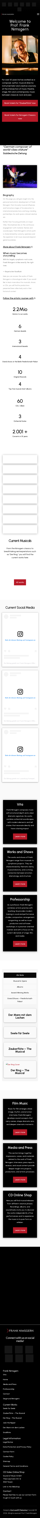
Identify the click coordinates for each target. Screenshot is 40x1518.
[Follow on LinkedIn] (19, 9)
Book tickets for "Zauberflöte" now (20, 103)
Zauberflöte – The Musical (14, 1413)
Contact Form (8, 1452)
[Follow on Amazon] (28, 4)
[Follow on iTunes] (34, 4)
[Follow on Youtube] (16, 4)
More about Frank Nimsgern (17, 246)
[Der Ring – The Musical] (20, 1064)
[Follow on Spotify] (22, 4)
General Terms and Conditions (15, 1466)
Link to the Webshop (11, 1487)
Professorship (8, 1389)
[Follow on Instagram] (10, 4)
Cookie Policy (8, 1456)
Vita (4, 1375)
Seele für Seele (9, 1408)
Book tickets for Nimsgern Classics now (20, 117)
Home (5, 1379)
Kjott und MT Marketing (19, 1510)
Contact (6, 1394)
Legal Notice (8, 1442)
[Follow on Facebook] (4, 4)
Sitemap (6, 1461)
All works (20, 582)
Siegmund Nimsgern (11, 1399)
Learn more (20, 836)
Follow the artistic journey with (18, 298)
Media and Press (9, 1384)
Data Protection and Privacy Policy (17, 1447)
